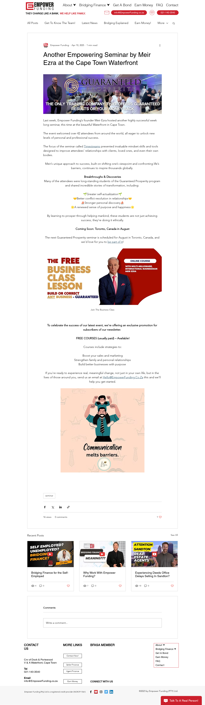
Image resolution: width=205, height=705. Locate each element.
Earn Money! (143, 23)
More (161, 23)
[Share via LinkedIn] (60, 507)
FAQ (158, 661)
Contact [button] (160, 665)
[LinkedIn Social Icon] (111, 692)
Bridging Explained (116, 23)
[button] (69, 5)
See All (174, 535)
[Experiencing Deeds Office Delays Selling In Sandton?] (154, 554)
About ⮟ (160, 645)
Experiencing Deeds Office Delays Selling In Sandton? (152, 574)
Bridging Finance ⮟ (166, 649)
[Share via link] (68, 507)
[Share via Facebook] (44, 507)
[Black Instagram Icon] (101, 692)
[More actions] (160, 45)
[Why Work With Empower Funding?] (102, 554)
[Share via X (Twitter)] (52, 507)
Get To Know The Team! (60, 23)
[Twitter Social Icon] (106, 692)
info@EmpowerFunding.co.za (41, 681)
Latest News (90, 23)
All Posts (32, 23)
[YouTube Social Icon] (96, 692)
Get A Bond (162, 653)
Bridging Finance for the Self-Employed (49, 574)
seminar (49, 495)
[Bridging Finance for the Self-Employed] (50, 554)
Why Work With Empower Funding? (99, 574)
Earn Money (162, 657)
